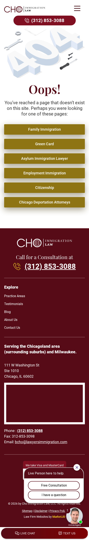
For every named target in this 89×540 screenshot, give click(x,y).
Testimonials (13, 304)
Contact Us (12, 328)
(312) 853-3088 (47, 20)
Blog (7, 312)
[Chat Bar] (44, 533)
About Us (10, 320)
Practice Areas (14, 296)
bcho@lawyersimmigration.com (41, 442)
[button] (77, 9)
